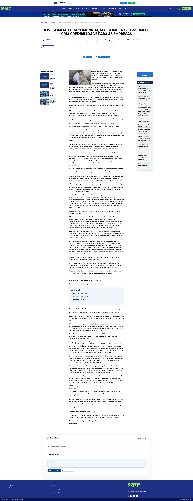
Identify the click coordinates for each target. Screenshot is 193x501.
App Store (123, 2)
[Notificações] (170, 8)
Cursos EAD (95, 8)
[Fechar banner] (137, 3)
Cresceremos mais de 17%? (81, 296)
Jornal (103, 8)
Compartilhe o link (49, 47)
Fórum (70, 8)
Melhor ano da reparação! (80, 293)
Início (56, 8)
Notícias (63, 8)
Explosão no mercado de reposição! (83, 302)
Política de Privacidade (185, 499)
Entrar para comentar (68, 470)
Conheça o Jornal (55, 492)
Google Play (131, 2)
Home (43, 22)
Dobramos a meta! (78, 299)
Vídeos (77, 8)
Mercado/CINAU (50, 22)
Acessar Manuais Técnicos (145, 74)
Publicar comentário (54, 470)
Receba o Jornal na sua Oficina (59, 495)
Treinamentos (85, 8)
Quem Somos (123, 8)
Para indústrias (112, 8)
